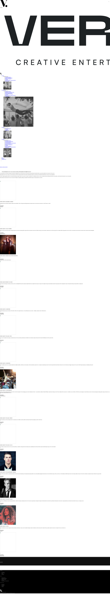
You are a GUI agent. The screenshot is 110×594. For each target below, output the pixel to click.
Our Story (3, 158)
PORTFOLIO (7, 96)
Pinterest (3, 585)
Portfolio (3, 574)
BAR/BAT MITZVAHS (8, 93)
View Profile (1, 259)
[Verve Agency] (1, 591)
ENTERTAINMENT (8, 77)
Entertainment (4, 577)
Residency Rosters (4, 578)
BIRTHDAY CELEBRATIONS (9, 92)
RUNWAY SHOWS (8, 142)
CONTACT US (4, 159)
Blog (2, 157)
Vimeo (3, 586)
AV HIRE (6, 79)
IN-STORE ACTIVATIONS (9, 141)
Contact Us (3, 572)
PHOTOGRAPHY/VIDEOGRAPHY (10, 80)
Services (3, 75)
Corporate (3, 139)
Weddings (3, 127)
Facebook (3, 584)
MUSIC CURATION (8, 78)
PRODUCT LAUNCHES (8, 144)
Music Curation (4, 579)
